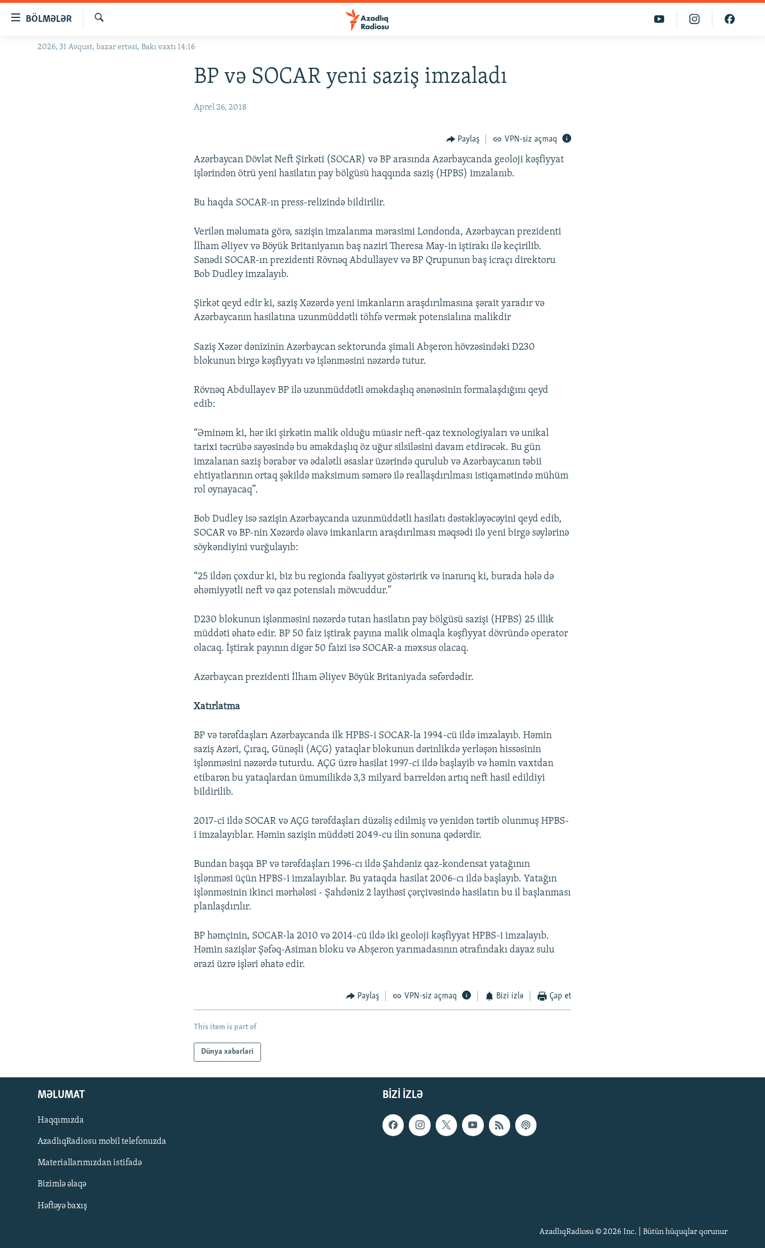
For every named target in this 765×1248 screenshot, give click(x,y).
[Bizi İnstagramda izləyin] (694, 19)
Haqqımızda (61, 1120)
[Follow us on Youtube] (472, 1125)
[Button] (463, 139)
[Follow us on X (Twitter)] (446, 1125)
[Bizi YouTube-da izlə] (659, 19)
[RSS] (499, 1125)
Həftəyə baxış (62, 1206)
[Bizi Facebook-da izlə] (729, 19)
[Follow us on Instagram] (419, 1125)
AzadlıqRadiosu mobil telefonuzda (102, 1142)
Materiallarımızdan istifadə (90, 1163)
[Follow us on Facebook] (393, 1125)
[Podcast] (526, 1125)
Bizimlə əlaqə (62, 1184)
